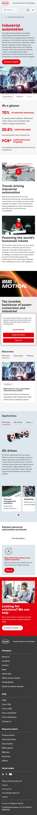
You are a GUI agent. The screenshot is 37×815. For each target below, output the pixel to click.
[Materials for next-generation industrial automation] (18, 382)
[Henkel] (5, 642)
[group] (18, 502)
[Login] (28, 10)
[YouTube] (10, 774)
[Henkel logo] (5, 3)
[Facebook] (6, 774)
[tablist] (18, 514)
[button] (13, 435)
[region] (18, 329)
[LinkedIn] (3, 774)
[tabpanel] (18, 384)
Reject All (18, 340)
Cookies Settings (18, 329)
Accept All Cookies (18, 335)
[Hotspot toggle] (13, 435)
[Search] (5, 10)
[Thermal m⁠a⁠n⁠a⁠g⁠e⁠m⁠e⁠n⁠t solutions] (11, 498)
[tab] (6, 356)
